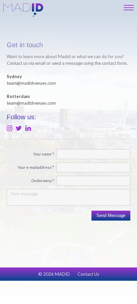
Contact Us (88, 274)
